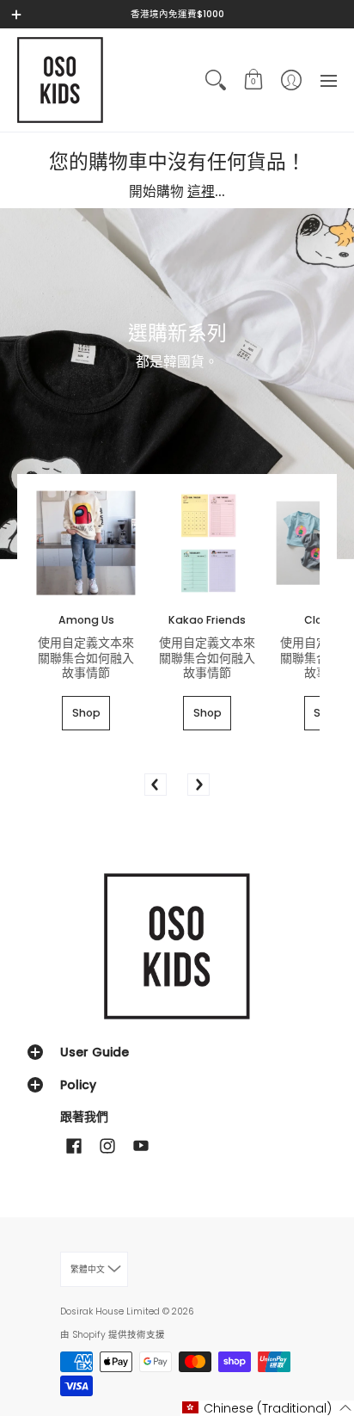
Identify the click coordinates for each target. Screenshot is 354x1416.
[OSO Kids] (60, 80)
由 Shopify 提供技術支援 (112, 1334)
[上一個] (155, 784)
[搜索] (216, 80)
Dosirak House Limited (110, 1311)
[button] (253, 80)
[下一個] (198, 784)
